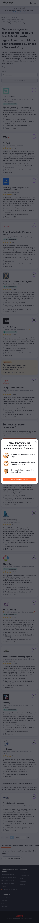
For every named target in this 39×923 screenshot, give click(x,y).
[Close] (36, 441)
